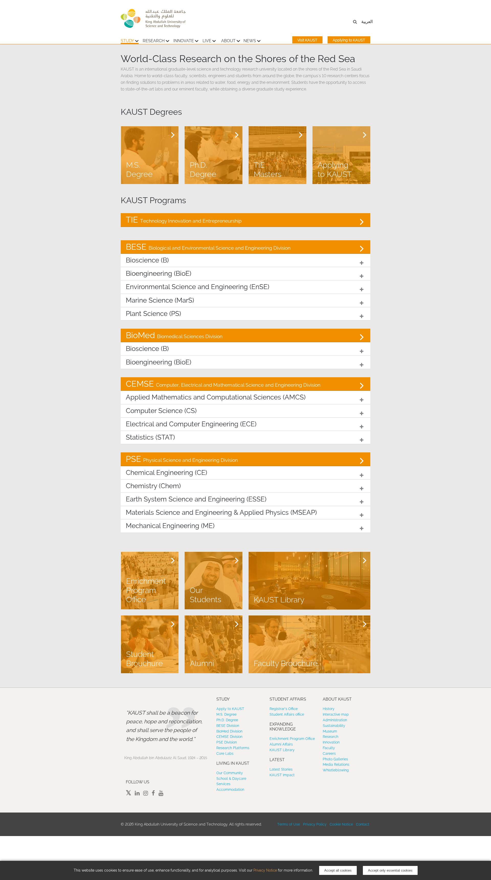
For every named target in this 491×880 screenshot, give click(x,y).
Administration (335, 720)
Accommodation (230, 789)
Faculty (329, 748)
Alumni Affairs (281, 744)
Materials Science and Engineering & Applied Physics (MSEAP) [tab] (221, 512)
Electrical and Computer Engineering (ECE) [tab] (191, 424)
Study (127, 40)
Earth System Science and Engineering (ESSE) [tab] (196, 499)
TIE (184, 219)
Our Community (229, 773)
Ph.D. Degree (227, 720)
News (249, 40)
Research (154, 40)
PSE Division (226, 742)
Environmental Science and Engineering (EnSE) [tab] (197, 287)
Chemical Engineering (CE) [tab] (166, 472)
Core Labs (224, 753)
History (328, 709)
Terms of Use (288, 824)
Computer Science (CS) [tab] (161, 411)
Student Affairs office (287, 714)
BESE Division (227, 726)
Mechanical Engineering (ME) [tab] (170, 526)
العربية (367, 21)
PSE (182, 459)
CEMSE (223, 383)
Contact (362, 824)
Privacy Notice (265, 870)
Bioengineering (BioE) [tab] (158, 273)
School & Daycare (231, 778)
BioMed (174, 335)
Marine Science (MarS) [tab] (160, 300)
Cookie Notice (341, 824)
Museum (330, 731)
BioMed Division (229, 731)
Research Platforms (232, 748)
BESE (208, 247)
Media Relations (336, 764)
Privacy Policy (315, 824)
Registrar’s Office (284, 709)
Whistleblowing (336, 770)
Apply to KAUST (230, 709)
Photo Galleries (335, 759)
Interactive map (336, 714)
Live (207, 40)
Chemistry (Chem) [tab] (153, 486)
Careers (329, 753)
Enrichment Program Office (292, 739)
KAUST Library (282, 750)
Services (223, 784)
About (228, 40)
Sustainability (334, 726)
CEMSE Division (229, 737)
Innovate (183, 40)
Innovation (331, 742)
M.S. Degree (226, 714)
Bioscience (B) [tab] (147, 260)
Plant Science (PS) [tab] (153, 313)
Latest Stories (281, 769)
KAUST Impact (282, 775)
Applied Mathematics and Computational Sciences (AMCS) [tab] (216, 397)
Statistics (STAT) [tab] (150, 437)
